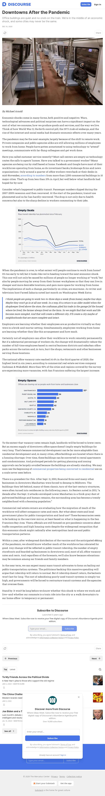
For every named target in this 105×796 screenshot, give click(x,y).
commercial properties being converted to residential (63, 468)
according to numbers (33, 175)
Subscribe (86, 4)
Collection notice (74, 776)
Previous (12, 658)
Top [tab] (5, 669)
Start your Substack (45, 783)
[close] (79, 697)
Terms (62, 776)
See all (7, 731)
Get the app (66, 783)
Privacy (54, 776)
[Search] (100, 669)
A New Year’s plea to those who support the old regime (28, 680)
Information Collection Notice (52, 747)
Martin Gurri (18, 684)
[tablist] (9, 669)
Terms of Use (65, 744)
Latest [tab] (12, 669)
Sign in (97, 4)
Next (94, 658)
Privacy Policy (73, 747)
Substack (39, 790)
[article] (52, 682)
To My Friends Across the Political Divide (25, 677)
